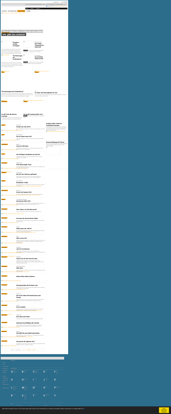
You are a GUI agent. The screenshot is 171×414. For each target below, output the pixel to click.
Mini (25, 388)
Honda (25, 378)
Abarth (14, 370)
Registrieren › (64, 6)
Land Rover (15, 388)
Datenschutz (6, 384)
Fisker (57, 372)
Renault (14, 394)
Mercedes (26, 387)
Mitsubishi (26, 389)
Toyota (36, 394)
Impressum (5, 380)
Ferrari (57, 370)
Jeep (46, 379)
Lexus (14, 389)
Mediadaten (5, 378)
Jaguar (46, 378)
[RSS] (29, 405)
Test (27, 8)
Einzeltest (5, 368)
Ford (57, 373)
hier (84, 408)
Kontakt (4, 376)
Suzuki (25, 398)
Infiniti (36, 378)
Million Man (21, 11)
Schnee (28, 11)
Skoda (25, 395)
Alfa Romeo (15, 371)
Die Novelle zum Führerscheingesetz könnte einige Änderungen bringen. (29, 318)
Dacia (46, 370)
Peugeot (57, 386)
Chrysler (36, 371)
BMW (25, 371)
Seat (25, 394)
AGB (4, 382)
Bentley (25, 370)
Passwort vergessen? (58, 6)
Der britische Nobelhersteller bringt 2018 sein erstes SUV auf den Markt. (29, 194)
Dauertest (5, 370)
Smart (25, 396)
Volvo (46, 395)
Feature (38, 8)
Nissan (36, 386)
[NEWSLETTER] (16, 405)
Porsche (57, 387)
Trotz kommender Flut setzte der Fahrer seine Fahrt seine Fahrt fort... (29, 211)
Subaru (25, 397)
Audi (13, 372)
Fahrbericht (5, 366)
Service (32, 8)
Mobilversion (6, 388)
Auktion (4, 11)
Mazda (25, 386)
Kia (56, 378)
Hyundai (25, 379)
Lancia (14, 387)
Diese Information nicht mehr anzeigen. (164, 410)
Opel (46, 386)
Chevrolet (36, 370)
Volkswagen (47, 394)
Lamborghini (15, 386)
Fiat (56, 371)
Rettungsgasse (12, 11)
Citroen (36, 372)
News (4, 362)
